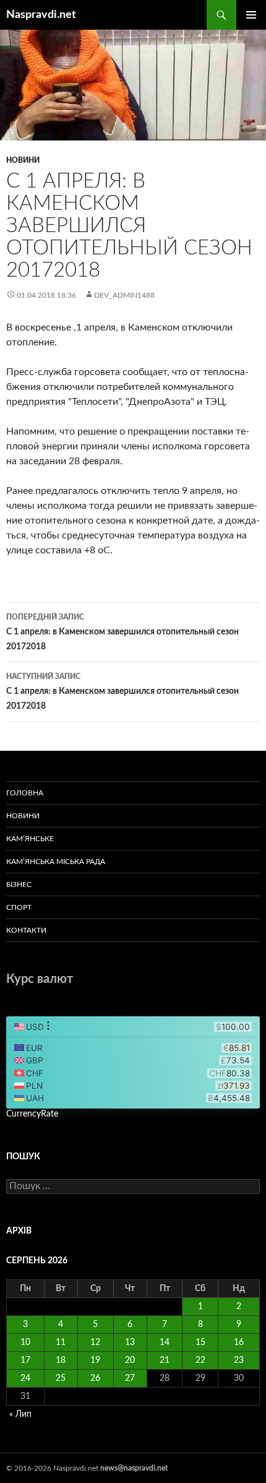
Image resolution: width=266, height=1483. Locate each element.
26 (95, 1378)
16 (239, 1342)
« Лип (20, 1414)
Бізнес (19, 884)
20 (130, 1360)
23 (239, 1360)
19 (95, 1360)
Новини (23, 160)
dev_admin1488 (124, 295)
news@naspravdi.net (134, 1468)
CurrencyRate (32, 1114)
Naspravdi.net (41, 14)
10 (25, 1342)
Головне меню (251, 15)
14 (164, 1342)
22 (200, 1360)
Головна (24, 793)
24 (25, 1378)
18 (61, 1360)
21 (164, 1360)
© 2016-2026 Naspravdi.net (53, 1468)
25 (61, 1378)
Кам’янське (30, 838)
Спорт (19, 907)
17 (25, 1360)
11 (61, 1342)
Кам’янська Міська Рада (55, 861)
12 (95, 1342)
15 (200, 1342)
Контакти (26, 930)
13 (130, 1342)
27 (130, 1378)
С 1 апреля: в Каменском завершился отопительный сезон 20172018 (122, 632)
